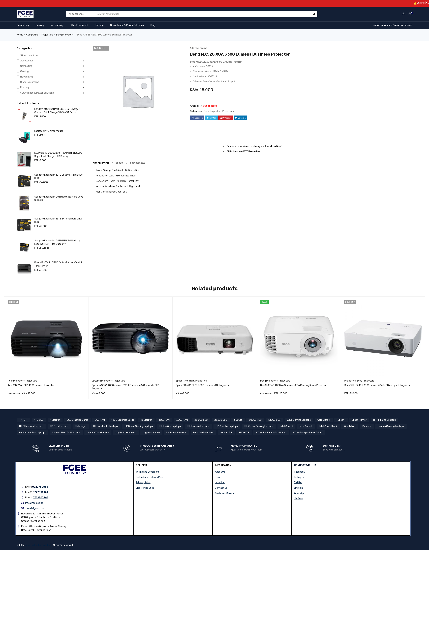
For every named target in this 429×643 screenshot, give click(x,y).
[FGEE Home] (25, 12)
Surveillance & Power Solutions (127, 25)
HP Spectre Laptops (227, 426)
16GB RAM (164, 420)
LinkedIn (298, 487)
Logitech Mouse (151, 432)
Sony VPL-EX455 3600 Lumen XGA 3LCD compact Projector (377, 385)
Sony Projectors (365, 380)
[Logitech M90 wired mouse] (24, 137)
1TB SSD (38, 420)
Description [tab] (101, 163)
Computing (23, 25)
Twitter (298, 482)
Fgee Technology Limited (38, 545)
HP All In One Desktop (384, 420)
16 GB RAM (146, 420)
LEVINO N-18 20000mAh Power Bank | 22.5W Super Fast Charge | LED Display (58, 155)
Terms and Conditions (147, 471)
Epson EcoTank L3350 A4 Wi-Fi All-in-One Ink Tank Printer (58, 264)
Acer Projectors (16, 380)
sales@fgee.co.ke (34, 508)
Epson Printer (359, 420)
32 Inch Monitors (29, 55)
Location (220, 482)
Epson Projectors (185, 380)
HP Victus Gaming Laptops (258, 426)
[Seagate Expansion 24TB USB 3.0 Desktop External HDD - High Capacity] (24, 246)
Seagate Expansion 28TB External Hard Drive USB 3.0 (58, 198)
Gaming (40, 25)
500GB (238, 420)
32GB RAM (182, 420)
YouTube (298, 498)
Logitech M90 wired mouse (48, 131)
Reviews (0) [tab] (137, 163)
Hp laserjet (81, 426)
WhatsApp (299, 493)
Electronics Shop (145, 487)
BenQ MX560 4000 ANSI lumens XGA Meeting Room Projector (293, 385)
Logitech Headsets (126, 432)
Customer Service (225, 493)
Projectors (47, 34)
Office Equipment (79, 25)
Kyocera (366, 426)
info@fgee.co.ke (34, 503)
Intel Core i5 (286, 426)
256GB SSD (220, 420)
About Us (220, 471)
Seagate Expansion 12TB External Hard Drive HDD (58, 176)
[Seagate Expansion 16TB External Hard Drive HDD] (24, 225)
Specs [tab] (119, 163)
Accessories (26, 60)
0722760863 (40, 486)
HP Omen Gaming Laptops (139, 426)
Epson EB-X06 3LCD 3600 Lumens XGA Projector (202, 385)
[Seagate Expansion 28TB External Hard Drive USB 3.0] (24, 203)
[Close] (426, 2)
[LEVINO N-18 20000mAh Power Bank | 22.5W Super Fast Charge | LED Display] (24, 159)
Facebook (299, 471)
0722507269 (40, 497)
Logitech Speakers (176, 432)
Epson (341, 420)
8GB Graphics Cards (77, 420)
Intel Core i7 (306, 426)
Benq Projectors (65, 34)
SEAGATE (244, 432)
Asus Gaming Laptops (299, 420)
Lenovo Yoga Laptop (98, 432)
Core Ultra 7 (323, 420)
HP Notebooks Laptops (105, 426)
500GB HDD (255, 420)
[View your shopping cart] (410, 14)
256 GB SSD (201, 420)
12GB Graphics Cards (122, 420)
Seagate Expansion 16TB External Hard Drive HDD (58, 220)
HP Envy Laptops (59, 426)
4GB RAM (55, 420)
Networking (57, 25)
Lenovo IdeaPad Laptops (32, 432)
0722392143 (40, 492)
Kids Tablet (350, 426)
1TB (23, 420)
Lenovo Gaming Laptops (391, 426)
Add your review (198, 48)
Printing (99, 25)
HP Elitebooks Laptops (31, 426)
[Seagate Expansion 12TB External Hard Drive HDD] (24, 181)
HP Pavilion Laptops (170, 426)
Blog (152, 25)
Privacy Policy (143, 482)
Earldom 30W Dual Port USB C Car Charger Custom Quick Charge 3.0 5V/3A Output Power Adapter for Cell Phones (56, 111)
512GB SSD (274, 420)
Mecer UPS (226, 432)
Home (20, 34)
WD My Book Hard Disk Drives (271, 432)
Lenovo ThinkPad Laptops (66, 432)
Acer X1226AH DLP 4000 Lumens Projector (31, 385)
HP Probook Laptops (198, 426)
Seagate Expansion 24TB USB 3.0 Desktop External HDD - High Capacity (57, 242)
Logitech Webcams (203, 432)
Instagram (299, 477)
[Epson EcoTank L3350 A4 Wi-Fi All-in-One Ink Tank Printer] (24, 268)
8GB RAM (100, 420)
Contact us (221, 487)
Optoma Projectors (102, 380)
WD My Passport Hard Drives (308, 432)
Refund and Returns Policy (150, 477)
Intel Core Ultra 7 (328, 426)
